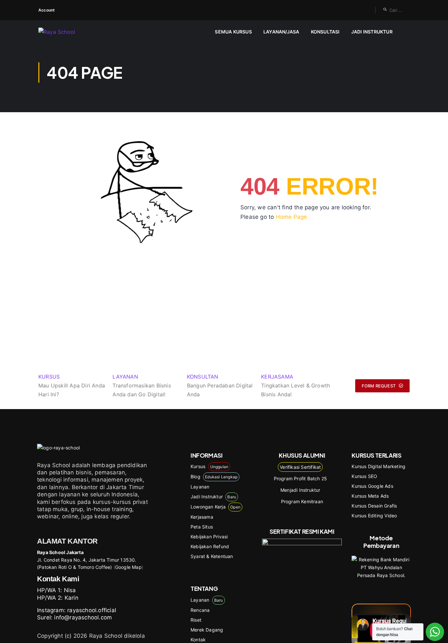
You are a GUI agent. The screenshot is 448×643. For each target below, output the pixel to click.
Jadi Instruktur (372, 31)
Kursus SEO (364, 476)
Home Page (291, 217)
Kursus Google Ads (372, 486)
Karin (71, 597)
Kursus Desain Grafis (374, 505)
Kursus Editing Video (374, 515)
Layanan (200, 486)
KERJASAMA (277, 376)
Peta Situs (202, 526)
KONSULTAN (202, 376)
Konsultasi (325, 31)
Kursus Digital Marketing (378, 466)
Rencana (200, 610)
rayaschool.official (91, 610)
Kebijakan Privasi (209, 536)
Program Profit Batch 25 (300, 478)
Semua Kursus (233, 31)
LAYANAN (125, 376)
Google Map (128, 567)
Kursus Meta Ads (370, 496)
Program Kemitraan (302, 501)
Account (46, 10)
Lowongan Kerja (215, 506)
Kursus (209, 466)
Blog (214, 476)
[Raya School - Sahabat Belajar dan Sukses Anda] (63, 31)
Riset (196, 620)
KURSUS (49, 376)
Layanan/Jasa (281, 31)
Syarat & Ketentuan (212, 556)
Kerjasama (202, 517)
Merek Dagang (207, 630)
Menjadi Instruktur (300, 490)
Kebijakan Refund (210, 546)
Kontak (198, 639)
